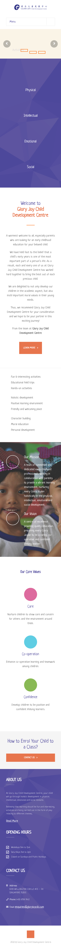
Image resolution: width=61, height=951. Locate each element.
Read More (12, 821)
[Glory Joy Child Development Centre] (30, 7)
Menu (13, 21)
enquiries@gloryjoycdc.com (29, 906)
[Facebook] (30, 934)
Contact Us (29, 757)
